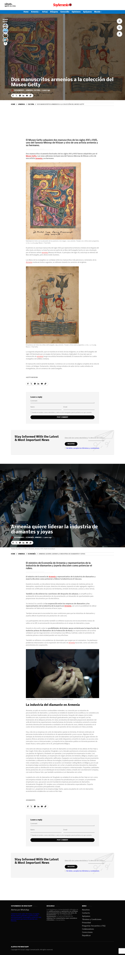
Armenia (29, 90)
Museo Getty (31, 156)
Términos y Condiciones (91, 919)
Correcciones (87, 932)
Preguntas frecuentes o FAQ (93, 926)
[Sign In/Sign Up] (119, 21)
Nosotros (86, 910)
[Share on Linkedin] (23, 95)
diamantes (31, 800)
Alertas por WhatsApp (20, 910)
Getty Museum (32, 377)
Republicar (86, 936)
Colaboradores (88, 929)
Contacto (86, 913)
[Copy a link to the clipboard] (30, 95)
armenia (39, 158)
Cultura (37, 90)
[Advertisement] (62, 119)
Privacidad (86, 923)
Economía (30, 537)
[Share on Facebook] (13, 95)
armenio (45, 253)
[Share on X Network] (16, 95)
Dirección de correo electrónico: (76, 438)
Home (13, 104)
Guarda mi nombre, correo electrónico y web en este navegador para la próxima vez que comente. (62, 412)
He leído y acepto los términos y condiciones (82, 448)
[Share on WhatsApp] (20, 95)
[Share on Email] (27, 95)
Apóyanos (86, 916)
